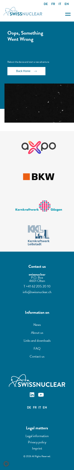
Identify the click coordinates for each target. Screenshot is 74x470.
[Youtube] (41, 395)
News (37, 324)
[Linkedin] (32, 395)
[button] (6, 464)
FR (53, 4)
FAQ (37, 348)
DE (46, 4)
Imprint (37, 448)
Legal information (37, 435)
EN (67, 4)
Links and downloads (37, 340)
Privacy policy (37, 442)
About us (37, 332)
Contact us (37, 356)
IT (60, 4)
